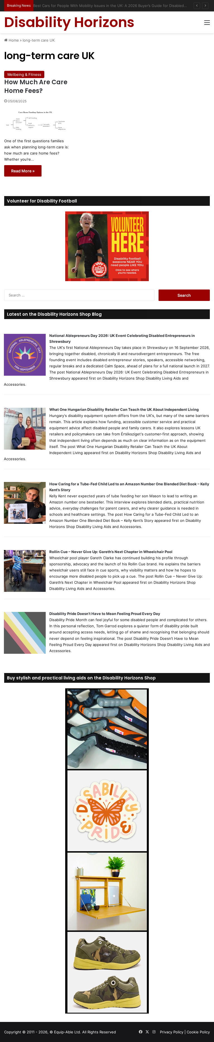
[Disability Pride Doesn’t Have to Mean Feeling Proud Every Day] (25, 652)
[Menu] (207, 24)
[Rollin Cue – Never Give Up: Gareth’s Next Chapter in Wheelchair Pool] (25, 590)
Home (13, 40)
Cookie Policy (198, 1032)
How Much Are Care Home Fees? (35, 86)
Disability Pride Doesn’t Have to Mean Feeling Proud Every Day (104, 613)
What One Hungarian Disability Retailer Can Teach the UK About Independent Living (124, 409)
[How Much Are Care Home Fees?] (37, 120)
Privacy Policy (171, 1032)
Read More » (23, 170)
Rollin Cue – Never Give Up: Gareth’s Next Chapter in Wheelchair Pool (110, 551)
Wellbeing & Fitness (24, 74)
